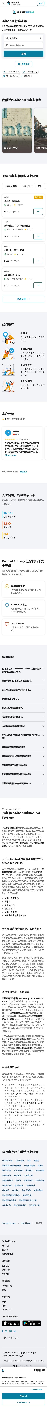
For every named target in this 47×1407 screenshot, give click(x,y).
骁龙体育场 (19, 1185)
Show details (36, 1389)
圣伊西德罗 (40, 1170)
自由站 (18, 1180)
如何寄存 (6, 1265)
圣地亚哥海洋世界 (9, 1200)
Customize (22, 1402)
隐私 (4, 1305)
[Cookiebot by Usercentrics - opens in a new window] (34, 1370)
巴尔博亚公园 (34, 1205)
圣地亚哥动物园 (20, 1205)
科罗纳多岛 (40, 1180)
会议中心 (15, 1190)
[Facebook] (2, 1331)
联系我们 (6, 1273)
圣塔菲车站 (6, 1175)
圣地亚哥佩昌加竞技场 (11, 1195)
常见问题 (6, 1269)
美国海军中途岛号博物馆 (11, 1165)
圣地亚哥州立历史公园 (28, 1200)
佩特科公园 (6, 1170)
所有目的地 (7, 1285)
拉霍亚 (40, 1165)
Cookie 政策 (7, 1309)
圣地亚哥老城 (29, 1165)
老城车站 (5, 1190)
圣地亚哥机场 (7, 1180)
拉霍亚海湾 (28, 1180)
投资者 (5, 1250)
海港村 (36, 1160)
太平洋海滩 (18, 1170)
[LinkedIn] (15, 1331)
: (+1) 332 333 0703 (23, 1365)
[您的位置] (40, 38)
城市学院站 (38, 1190)
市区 (29, 1160)
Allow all (23, 1396)
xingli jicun (25, 1223)
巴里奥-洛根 (7, 1185)
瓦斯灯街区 (20, 1160)
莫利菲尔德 (27, 1195)
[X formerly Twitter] (6, 1331)
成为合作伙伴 (8, 1254)
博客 (4, 1289)
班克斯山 (29, 1170)
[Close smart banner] (3, 3)
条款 (4, 1301)
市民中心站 (6, 1205)
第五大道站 (26, 1190)
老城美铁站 (30, 1185)
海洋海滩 (17, 1175)
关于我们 (6, 1246)
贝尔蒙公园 (28, 1175)
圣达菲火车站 (7, 1160)
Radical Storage (9, 1223)
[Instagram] (10, 1331)
